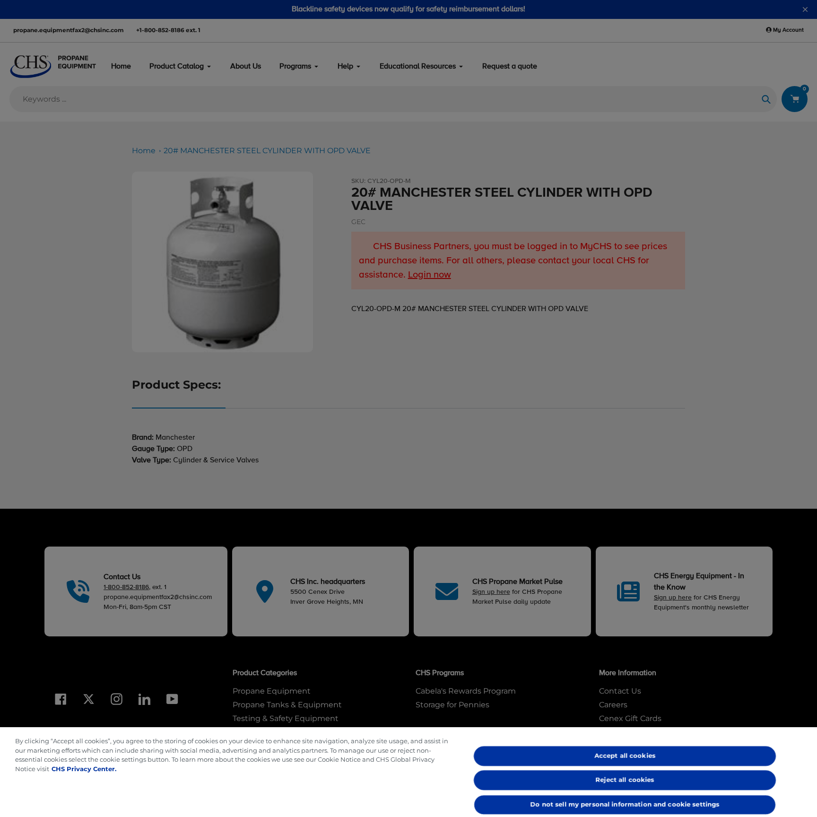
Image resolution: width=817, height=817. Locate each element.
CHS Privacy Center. (84, 769)
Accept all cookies (624, 755)
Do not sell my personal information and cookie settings (625, 804)
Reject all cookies (625, 780)
